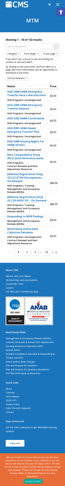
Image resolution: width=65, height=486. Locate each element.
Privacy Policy (13, 404)
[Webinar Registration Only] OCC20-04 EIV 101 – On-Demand (26, 198)
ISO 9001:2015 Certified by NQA (22, 291)
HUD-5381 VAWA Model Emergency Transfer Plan (23, 129)
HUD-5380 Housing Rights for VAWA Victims (25, 143)
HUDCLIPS (11, 400)
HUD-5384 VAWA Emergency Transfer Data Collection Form (26, 93)
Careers (10, 287)
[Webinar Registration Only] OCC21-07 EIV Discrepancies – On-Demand (25, 177)
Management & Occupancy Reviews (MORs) (28, 338)
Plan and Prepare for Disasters (21, 365)
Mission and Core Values (18, 276)
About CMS (12, 270)
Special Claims (13, 349)
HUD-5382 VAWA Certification (25, 118)
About (9, 388)
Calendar (10, 392)
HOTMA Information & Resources (23, 373)
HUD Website (12, 396)
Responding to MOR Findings (25, 216)
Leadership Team (15, 283)
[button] (61, 12)
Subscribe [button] (15, 443)
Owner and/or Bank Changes (20, 361)
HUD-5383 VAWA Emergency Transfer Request (24, 106)
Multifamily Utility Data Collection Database (22, 230)
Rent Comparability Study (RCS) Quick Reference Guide (25, 156)
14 (46, 252)
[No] (61, 469)
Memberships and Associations (22, 280)
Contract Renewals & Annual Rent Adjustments (30, 342)
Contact (10, 412)
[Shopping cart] (48, 4)
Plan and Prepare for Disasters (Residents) (27, 369)
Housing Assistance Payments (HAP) (24, 346)
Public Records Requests (18, 408)
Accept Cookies (33, 481)
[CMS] (17, 4)
